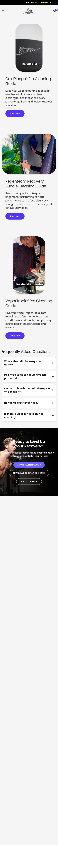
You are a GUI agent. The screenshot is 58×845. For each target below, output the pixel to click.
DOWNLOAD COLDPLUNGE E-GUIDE (29, 473)
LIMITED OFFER (47, 2)
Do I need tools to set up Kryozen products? (25, 376)
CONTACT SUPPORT (29, 481)
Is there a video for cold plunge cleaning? (23, 415)
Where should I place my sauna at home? (25, 363)
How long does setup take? (21, 402)
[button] (15, 113)
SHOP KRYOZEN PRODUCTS (29, 464)
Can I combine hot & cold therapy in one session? (27, 390)
